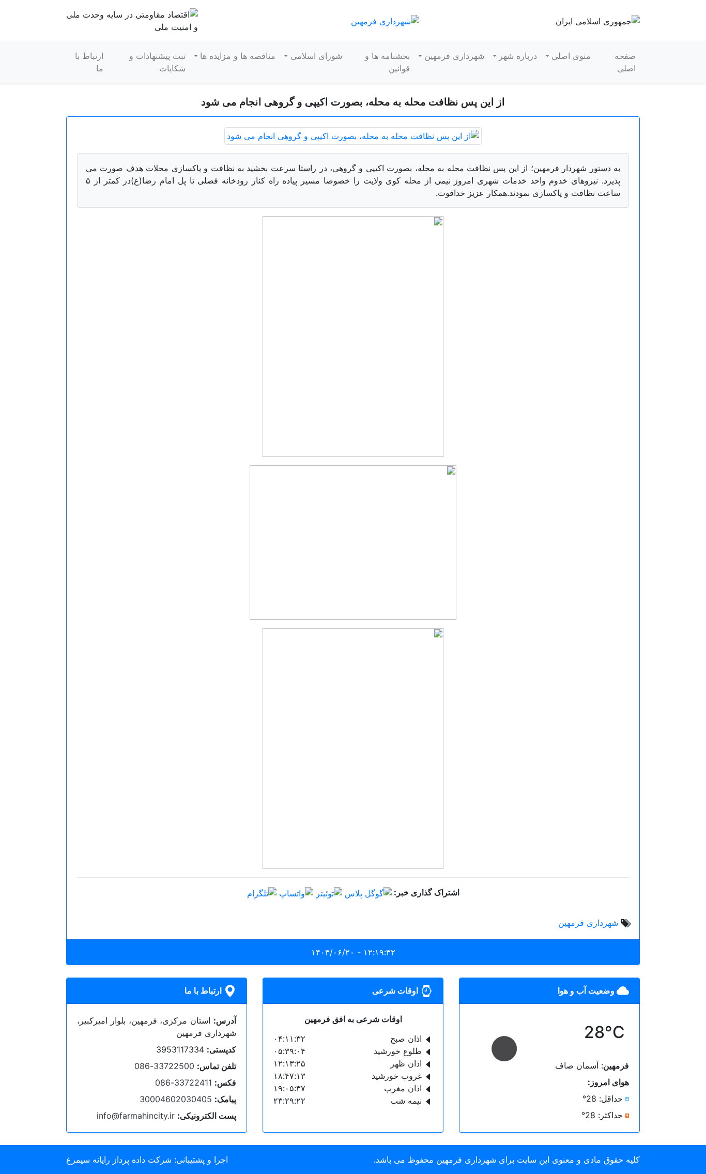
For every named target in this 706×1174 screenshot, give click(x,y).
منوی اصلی (571, 56)
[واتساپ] (296, 892)
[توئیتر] (329, 892)
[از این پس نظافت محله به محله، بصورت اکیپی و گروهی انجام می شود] (353, 135)
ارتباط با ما (89, 62)
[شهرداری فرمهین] (385, 20)
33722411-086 (183, 1082)
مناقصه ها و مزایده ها (237, 56)
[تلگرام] (262, 892)
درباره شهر (518, 56)
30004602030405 (176, 1099)
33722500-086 (164, 1066)
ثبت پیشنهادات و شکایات (157, 62)
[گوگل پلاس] (368, 892)
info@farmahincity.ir (136, 1115)
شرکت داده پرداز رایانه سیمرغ (119, 1159)
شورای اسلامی (316, 56)
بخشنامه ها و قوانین (387, 62)
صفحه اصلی (625, 62)
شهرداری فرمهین (454, 56)
